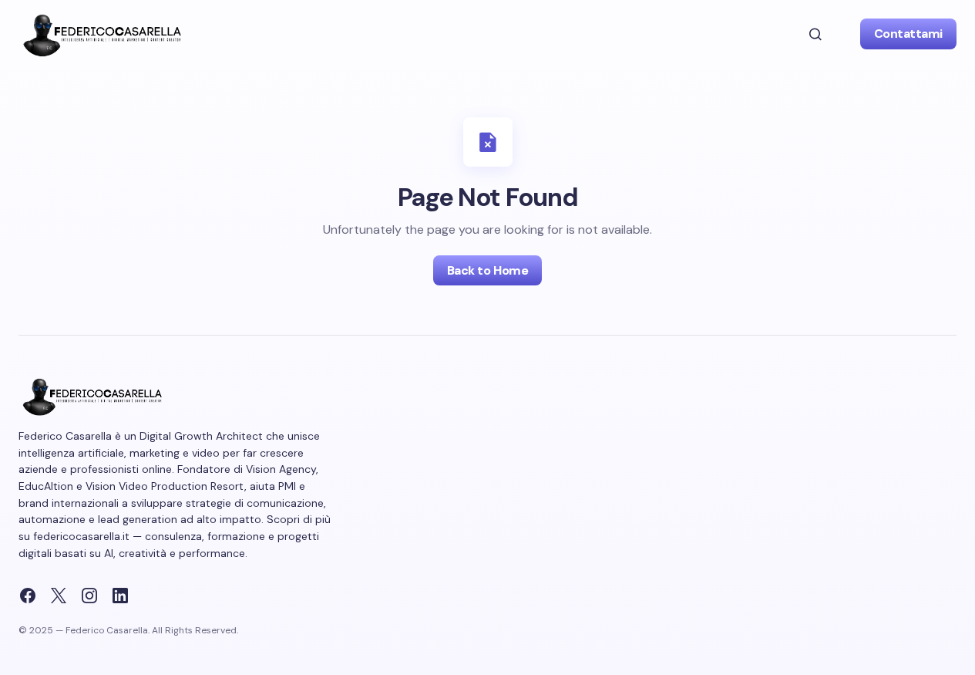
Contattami (908, 33)
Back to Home (487, 270)
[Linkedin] (120, 595)
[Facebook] (27, 595)
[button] (815, 34)
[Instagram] (89, 595)
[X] (58, 595)
